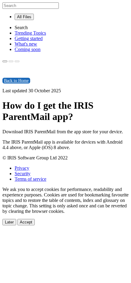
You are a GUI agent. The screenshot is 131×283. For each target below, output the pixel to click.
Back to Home (16, 80)
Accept (26, 222)
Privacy (22, 168)
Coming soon (28, 49)
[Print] (4, 61)
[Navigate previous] (11, 61)
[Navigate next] (17, 61)
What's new (26, 43)
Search (21, 27)
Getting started (29, 38)
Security (22, 173)
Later (9, 222)
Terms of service (30, 179)
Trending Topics (30, 33)
